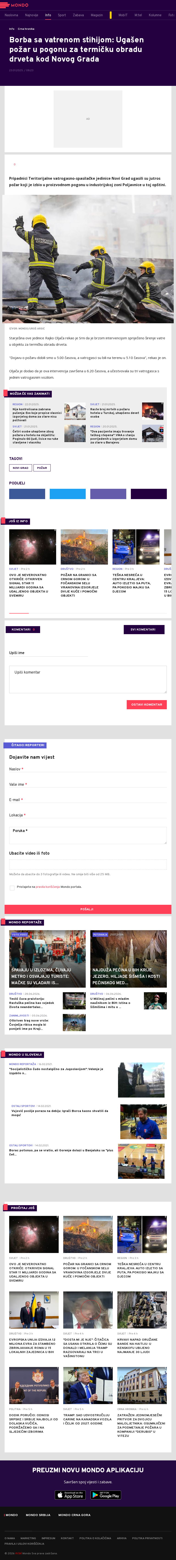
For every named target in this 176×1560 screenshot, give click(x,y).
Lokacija (17, 815)
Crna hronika (26, 29)
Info (11, 29)
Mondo (12, 1515)
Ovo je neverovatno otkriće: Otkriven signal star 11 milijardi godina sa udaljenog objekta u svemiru (28, 585)
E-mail (16, 800)
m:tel (18, 1553)
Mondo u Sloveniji (25, 1055)
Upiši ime (17, 653)
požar (42, 468)
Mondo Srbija (38, 1515)
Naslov (16, 769)
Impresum (48, 1538)
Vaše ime (18, 785)
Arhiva (121, 1538)
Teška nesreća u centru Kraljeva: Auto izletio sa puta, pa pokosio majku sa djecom (132, 583)
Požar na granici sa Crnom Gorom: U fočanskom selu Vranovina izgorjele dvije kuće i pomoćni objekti (80, 585)
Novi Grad (20, 468)
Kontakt (67, 1538)
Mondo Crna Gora (74, 1515)
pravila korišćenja (48, 887)
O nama (10, 1538)
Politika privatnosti (147, 1538)
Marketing (28, 1538)
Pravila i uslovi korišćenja (24, 1544)
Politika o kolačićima (95, 1538)
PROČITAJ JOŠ (23, 1208)
